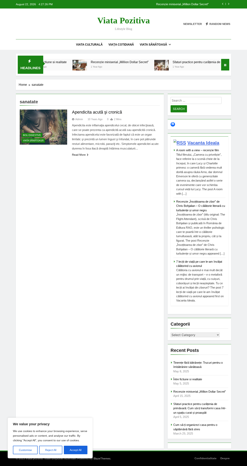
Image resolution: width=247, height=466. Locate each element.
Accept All (75, 450)
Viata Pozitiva (123, 20)
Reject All (50, 450)
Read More (79, 154)
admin (79, 119)
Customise (25, 450)
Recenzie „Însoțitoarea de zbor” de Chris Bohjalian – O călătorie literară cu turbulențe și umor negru (200, 206)
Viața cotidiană (121, 44)
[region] (50, 438)
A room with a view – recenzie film (197, 150)
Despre (225, 458)
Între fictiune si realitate (187, 379)
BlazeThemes (102, 458)
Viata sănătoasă (153, 44)
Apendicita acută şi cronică (97, 112)
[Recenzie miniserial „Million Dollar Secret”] (70, 67)
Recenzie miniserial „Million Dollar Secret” (182, 4)
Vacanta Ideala (203, 142)
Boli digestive (32, 135)
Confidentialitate (206, 458)
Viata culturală (89, 44)
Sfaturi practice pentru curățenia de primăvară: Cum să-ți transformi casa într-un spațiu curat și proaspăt (199, 408)
